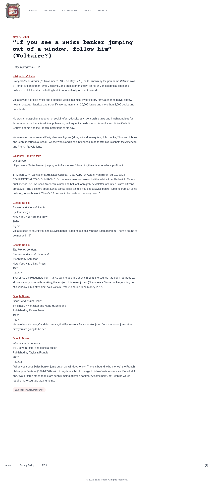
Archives (50, 10)
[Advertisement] (171, 60)
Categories (69, 10)
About (33, 10)
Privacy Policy (27, 465)
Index (87, 10)
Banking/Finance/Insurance (29, 389)
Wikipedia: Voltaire (24, 76)
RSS (44, 465)
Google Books (21, 202)
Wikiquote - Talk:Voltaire (27, 156)
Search (102, 10)
